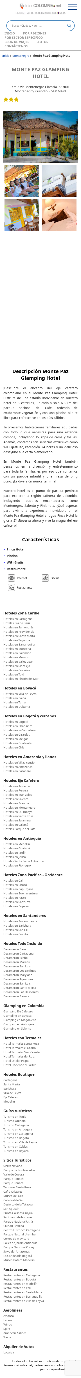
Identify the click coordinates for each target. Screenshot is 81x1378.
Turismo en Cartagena (18, 1134)
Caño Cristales (12, 1191)
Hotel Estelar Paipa (16, 1061)
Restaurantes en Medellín (20, 1284)
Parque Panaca (13, 1183)
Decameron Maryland (17, 975)
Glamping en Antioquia (18, 1024)
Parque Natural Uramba (19, 1234)
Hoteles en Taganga (16, 640)
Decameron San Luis (17, 966)
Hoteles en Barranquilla (19, 644)
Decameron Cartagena (18, 953)
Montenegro (20, 56)
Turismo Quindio (14, 1121)
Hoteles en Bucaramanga (20, 921)
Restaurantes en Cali (17, 1288)
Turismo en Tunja (14, 1116)
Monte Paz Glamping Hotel (40, 72)
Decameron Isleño (15, 958)
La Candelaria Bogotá (17, 1256)
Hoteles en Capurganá (18, 889)
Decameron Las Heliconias (20, 992)
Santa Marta (11, 1084)
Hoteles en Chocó (15, 885)
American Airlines (14, 1333)
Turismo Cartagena (16, 1125)
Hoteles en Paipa (14, 698)
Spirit (6, 1329)
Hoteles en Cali (13, 880)
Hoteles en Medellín (16, 844)
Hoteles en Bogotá (15, 722)
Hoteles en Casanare (17, 771)
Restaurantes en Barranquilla (22, 1296)
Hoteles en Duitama (16, 707)
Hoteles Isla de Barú (16, 623)
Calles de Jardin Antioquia (20, 1243)
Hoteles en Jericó (14, 857)
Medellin (9, 1101)
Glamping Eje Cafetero (18, 1011)
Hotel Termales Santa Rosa (21, 1043)
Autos (42, 42)
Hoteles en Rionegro (17, 865)
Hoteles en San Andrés (18, 627)
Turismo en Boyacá (16, 1151)
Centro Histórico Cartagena (21, 1230)
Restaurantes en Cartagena (21, 1275)
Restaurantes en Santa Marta (22, 1292)
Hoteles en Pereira (15, 790)
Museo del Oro (13, 1196)
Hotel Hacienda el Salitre (19, 1065)
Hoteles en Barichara (17, 925)
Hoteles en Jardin (14, 852)
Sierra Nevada (12, 1166)
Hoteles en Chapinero (17, 726)
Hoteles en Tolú (13, 674)
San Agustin (11, 1209)
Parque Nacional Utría (18, 1221)
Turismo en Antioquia (17, 1129)
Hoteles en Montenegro (19, 807)
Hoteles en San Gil (15, 930)
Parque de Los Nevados (19, 1170)
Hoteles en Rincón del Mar (20, 679)
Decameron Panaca (16, 996)
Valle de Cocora (13, 1174)
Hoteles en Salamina (17, 820)
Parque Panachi (13, 1179)
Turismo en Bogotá (16, 1138)
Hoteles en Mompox (17, 657)
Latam (7, 1320)
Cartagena (10, 1080)
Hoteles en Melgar (15, 739)
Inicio (9, 33)
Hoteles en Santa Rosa (18, 816)
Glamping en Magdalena (19, 1020)
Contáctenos (16, 46)
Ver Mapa (58, 91)
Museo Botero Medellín (19, 1260)
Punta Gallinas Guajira (18, 1213)
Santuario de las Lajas (17, 1217)
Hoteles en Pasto (14, 898)
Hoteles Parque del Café (19, 829)
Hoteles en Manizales (17, 795)
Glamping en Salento (17, 1028)
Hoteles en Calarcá (15, 825)
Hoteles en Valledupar (18, 661)
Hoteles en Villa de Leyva (19, 694)
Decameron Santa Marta (19, 988)
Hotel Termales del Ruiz (18, 1056)
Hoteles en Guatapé (16, 848)
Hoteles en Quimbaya (17, 812)
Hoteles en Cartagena (17, 619)
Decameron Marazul (16, 962)
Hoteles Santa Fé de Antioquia (23, 861)
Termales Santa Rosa (17, 1187)
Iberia (7, 1337)
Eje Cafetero (11, 1097)
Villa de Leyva (12, 1093)
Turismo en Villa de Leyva (20, 1142)
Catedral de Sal (13, 1200)
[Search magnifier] (69, 26)
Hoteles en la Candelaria (19, 730)
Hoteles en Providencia (18, 632)
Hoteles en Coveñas (16, 670)
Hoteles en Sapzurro (17, 902)
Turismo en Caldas (15, 1146)
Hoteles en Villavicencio (19, 762)
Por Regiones (34, 33)
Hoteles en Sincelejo (16, 666)
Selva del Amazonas (16, 1251)
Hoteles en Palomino (17, 653)
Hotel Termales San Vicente (21, 1052)
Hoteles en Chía (13, 747)
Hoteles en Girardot (16, 734)
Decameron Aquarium (18, 979)
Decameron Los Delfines (19, 971)
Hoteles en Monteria (17, 649)
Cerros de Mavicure (16, 1239)
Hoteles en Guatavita (17, 743)
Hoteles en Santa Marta (19, 636)
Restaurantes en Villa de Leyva (23, 1301)
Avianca (8, 1316)
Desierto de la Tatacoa (18, 1204)
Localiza (8, 1352)
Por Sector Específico (23, 37)
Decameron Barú (14, 949)
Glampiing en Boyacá (17, 1016)
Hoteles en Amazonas (17, 767)
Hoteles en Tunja (14, 702)
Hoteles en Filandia (16, 803)
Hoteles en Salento (16, 799)
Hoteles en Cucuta (15, 934)
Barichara (9, 1089)
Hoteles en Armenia (16, 786)
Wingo (7, 1324)
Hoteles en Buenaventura (20, 893)
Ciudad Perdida (13, 1226)
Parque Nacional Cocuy (18, 1247)
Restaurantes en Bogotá (19, 1279)
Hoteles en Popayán (16, 906)
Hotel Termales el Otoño (19, 1048)
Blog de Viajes (16, 42)
